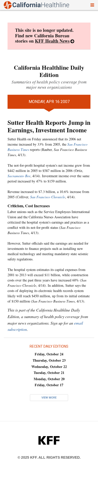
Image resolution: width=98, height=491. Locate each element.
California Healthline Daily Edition (49, 71)
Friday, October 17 (49, 384)
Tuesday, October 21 (49, 372)
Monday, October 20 (49, 378)
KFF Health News (52, 41)
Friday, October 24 (49, 354)
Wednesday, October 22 (49, 366)
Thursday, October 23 (49, 360)
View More (49, 397)
